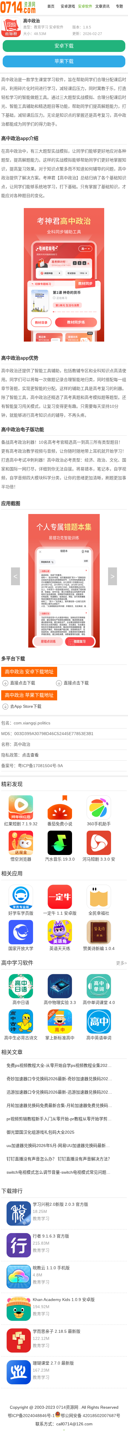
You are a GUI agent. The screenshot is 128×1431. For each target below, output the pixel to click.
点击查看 (30, 755)
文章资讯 (102, 6)
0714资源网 (67, 1407)
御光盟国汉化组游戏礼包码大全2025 (40, 1132)
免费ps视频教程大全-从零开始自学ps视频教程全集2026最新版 (60, 1065)
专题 (119, 6)
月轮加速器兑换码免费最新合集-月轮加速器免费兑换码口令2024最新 (60, 1105)
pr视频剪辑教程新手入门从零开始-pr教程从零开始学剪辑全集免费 (60, 1118)
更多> (121, 963)
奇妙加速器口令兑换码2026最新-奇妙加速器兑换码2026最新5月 (60, 1078)
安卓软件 (85, 6)
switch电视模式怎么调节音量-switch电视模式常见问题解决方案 (60, 1172)
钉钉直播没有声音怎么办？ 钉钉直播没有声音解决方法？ (59, 1158)
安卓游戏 (68, 6)
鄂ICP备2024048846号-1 (31, 1415)
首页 (50, 6)
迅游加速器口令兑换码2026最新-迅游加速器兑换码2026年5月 (60, 1092)
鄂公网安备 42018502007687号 (90, 1415)
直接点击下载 (22, 682)
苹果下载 (64, 61)
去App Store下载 (25, 706)
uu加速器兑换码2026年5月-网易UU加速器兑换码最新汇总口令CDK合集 (60, 1145)
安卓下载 (64, 45)
